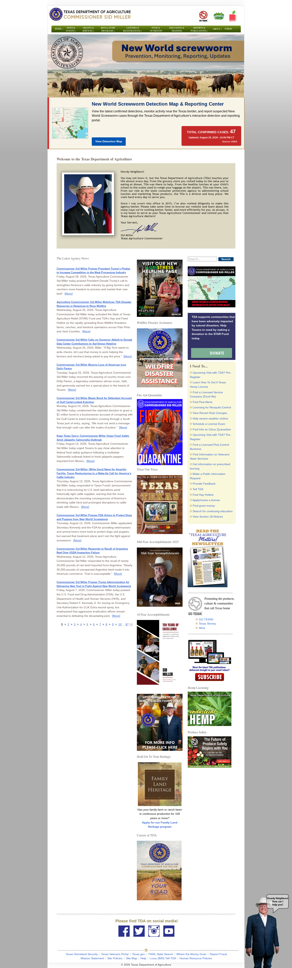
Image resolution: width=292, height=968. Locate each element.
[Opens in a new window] (203, 16)
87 (127, 624)
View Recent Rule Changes (210, 413)
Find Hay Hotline (203, 494)
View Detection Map (108, 141)
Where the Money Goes (191, 954)
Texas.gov (138, 954)
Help (143, 958)
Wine (202, 628)
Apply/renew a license (206, 500)
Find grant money (204, 505)
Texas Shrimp (207, 623)
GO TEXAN (206, 619)
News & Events (71, 29)
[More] (69, 293)
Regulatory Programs (108, 29)
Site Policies (114, 958)
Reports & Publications (199, 29)
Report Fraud (218, 954)
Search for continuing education (213, 511)
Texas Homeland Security (82, 954)
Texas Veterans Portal (115, 954)
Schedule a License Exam (209, 423)
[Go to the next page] (131, 624)
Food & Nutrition (156, 29)
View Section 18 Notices (208, 516)
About (217, 28)
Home (59, 28)
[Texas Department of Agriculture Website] (90, 14)
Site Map (131, 958)
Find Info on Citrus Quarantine (212, 429)
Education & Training (176, 29)
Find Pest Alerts (202, 402)
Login (199, 964)
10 (120, 624)
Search (226, 259)
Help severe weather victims (210, 418)
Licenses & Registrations (132, 29)
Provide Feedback (204, 483)
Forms (228, 28)
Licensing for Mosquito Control (212, 407)
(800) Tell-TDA (167, 958)
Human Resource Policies (196, 958)
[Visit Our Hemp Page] (209, 708)
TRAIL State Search (160, 954)
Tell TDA (198, 489)
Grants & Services (88, 29)
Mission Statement (92, 958)
